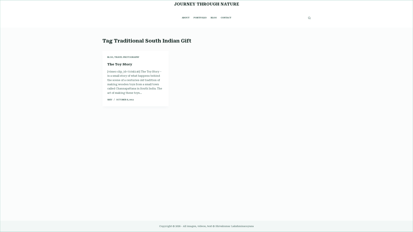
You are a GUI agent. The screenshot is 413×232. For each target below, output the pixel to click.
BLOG (214, 18)
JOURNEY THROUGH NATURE (206, 4)
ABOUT (186, 18)
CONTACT (226, 18)
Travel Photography (126, 57)
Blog (110, 57)
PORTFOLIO (200, 18)
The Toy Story (119, 64)
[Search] (309, 18)
